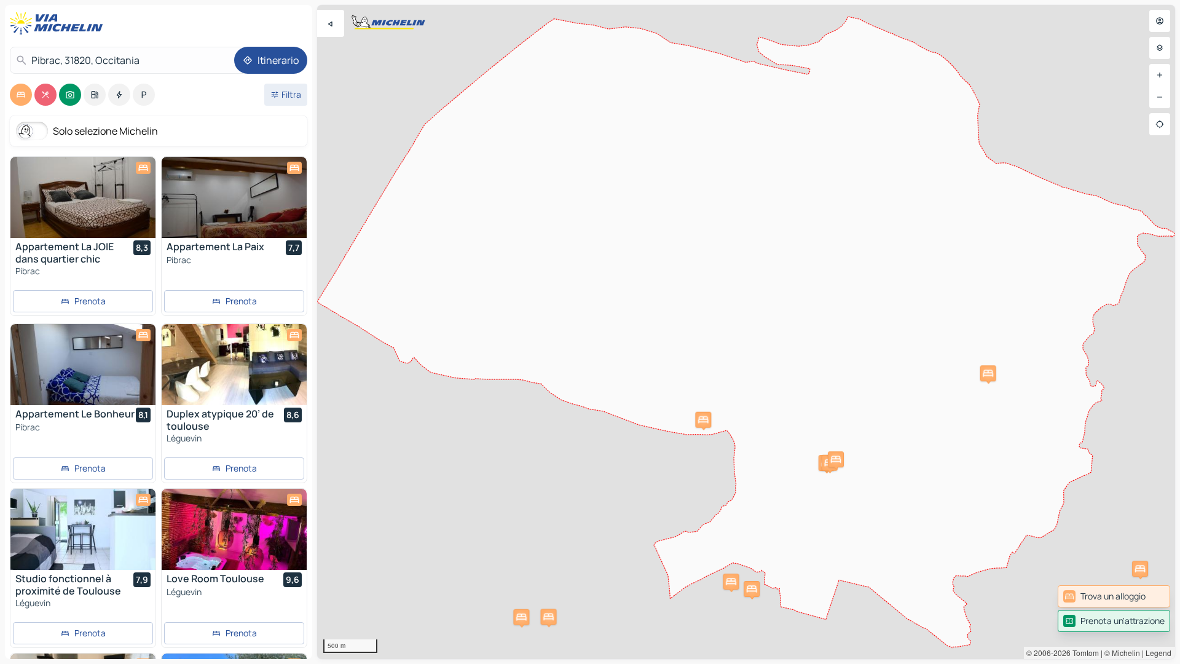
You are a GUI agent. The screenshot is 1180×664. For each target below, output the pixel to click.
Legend (1158, 652)
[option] (21, 95)
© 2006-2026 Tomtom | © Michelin (1083, 652)
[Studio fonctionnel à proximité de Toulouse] (82, 529)
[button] (836, 459)
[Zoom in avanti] (1159, 75)
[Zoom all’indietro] (1159, 97)
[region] (746, 332)
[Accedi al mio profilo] (1159, 21)
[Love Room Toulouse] (234, 529)
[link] (1114, 596)
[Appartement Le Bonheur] (82, 364)
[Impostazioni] (1159, 48)
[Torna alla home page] (59, 23)
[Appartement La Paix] (234, 197)
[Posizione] (1159, 124)
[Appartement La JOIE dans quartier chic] (82, 197)
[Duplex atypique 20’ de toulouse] (234, 364)
